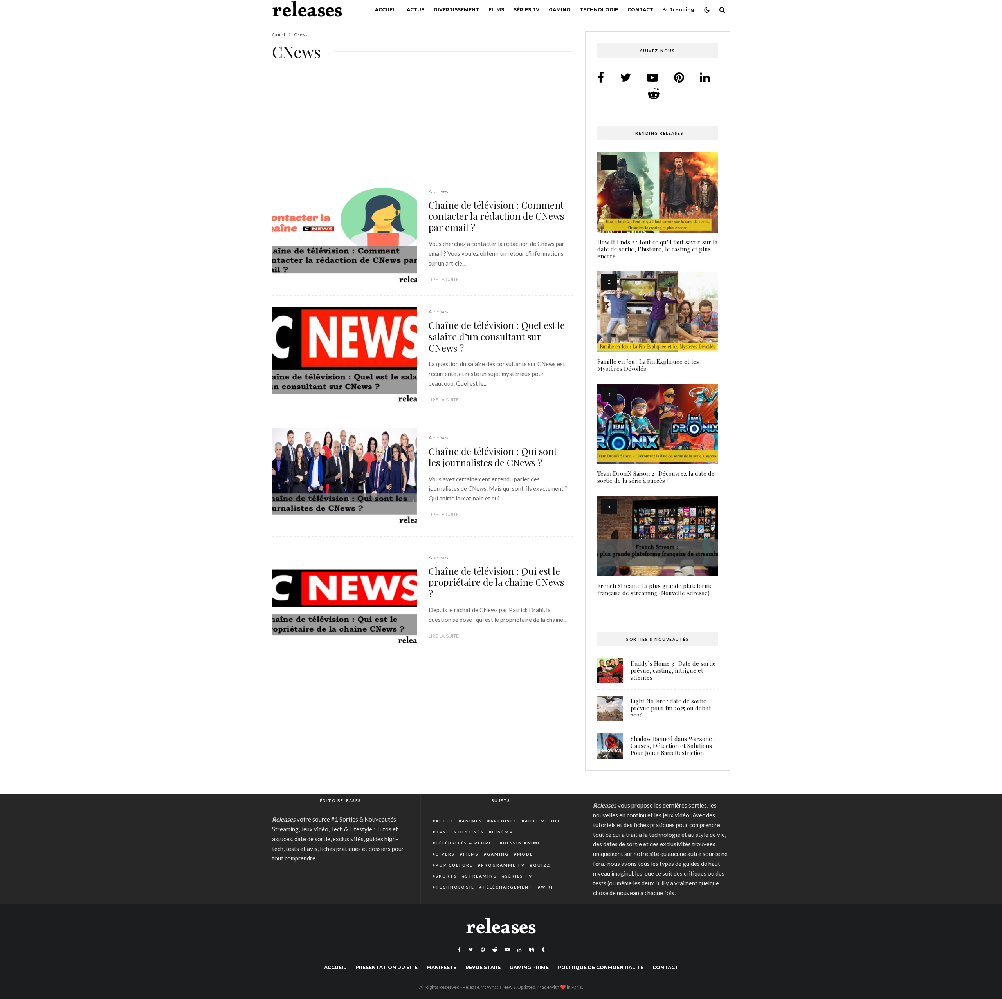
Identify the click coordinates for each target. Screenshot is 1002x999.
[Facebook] (459, 949)
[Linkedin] (519, 949)
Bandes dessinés (460, 831)
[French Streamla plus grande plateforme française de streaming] (657, 536)
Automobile (543, 820)
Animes (472, 820)
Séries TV (526, 10)
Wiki (547, 887)
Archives (438, 191)
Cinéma (502, 831)
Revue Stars (483, 967)
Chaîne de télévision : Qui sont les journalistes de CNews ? (493, 457)
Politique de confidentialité (600, 967)
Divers (445, 854)
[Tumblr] (543, 949)
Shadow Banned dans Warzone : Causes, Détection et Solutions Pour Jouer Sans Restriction (673, 745)
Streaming (481, 876)
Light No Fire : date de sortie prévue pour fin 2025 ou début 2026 (671, 708)
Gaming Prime (529, 967)
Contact (640, 10)
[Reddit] (494, 949)
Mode (525, 854)
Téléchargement (508, 887)
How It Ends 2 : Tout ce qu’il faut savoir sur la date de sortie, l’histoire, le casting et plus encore (657, 249)
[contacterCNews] (344, 235)
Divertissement (456, 10)
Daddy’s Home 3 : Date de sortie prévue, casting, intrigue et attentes (673, 670)
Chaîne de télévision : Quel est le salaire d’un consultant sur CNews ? (497, 336)
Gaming (559, 10)
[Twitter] (471, 949)
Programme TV (503, 865)
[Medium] (531, 949)
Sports (446, 876)
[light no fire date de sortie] (610, 708)
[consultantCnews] (344, 355)
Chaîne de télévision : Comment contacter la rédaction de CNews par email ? (496, 216)
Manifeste (441, 967)
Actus (415, 10)
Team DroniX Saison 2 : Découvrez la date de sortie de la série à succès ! (656, 477)
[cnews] (344, 596)
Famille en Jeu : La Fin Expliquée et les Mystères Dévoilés (648, 365)
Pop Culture (454, 865)
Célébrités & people (465, 842)
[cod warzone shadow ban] (610, 746)
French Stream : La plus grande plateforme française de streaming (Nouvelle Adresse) (655, 589)
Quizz (541, 865)
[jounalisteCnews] (344, 476)
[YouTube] (507, 949)
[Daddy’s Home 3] (610, 670)
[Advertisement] (422, 129)
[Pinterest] (482, 949)
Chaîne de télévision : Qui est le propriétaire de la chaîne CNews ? (496, 582)
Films (496, 10)
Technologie (599, 10)
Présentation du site (386, 967)
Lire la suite (444, 279)
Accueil (386, 10)
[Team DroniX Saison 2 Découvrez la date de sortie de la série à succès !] (657, 424)
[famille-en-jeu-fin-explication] (657, 311)
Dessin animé (522, 842)
